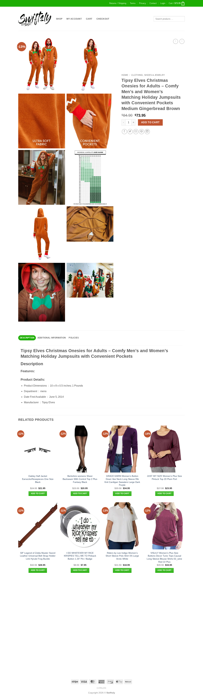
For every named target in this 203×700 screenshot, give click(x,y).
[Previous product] (181, 41)
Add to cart (150, 122)
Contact (153, 3)
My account (74, 19)
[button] (162, 3)
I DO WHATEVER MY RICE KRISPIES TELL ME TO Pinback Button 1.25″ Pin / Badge (80, 556)
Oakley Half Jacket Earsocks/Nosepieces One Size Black (37, 479)
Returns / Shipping (117, 3)
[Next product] (175, 41)
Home (124, 75)
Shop (59, 19)
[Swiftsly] (34, 18)
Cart (89, 19)
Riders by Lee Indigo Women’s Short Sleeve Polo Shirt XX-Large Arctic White (122, 556)
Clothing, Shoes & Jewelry (148, 75)
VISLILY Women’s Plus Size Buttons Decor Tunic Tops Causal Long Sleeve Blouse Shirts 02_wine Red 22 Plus (164, 557)
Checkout (102, 19)
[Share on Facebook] (124, 131)
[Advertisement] (101, 601)
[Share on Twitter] (130, 131)
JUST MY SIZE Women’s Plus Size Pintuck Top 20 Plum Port (164, 477)
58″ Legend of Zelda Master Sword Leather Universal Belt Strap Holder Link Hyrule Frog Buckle (38, 556)
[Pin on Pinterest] (141, 131)
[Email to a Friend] (135, 131)
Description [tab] (27, 338)
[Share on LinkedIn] (147, 131)
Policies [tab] (74, 338)
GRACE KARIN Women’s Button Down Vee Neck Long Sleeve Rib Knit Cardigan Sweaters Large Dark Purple (122, 480)
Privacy (142, 3)
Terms (133, 3)
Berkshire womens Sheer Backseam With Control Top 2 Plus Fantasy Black (80, 479)
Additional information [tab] (51, 338)
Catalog (101, 688)
